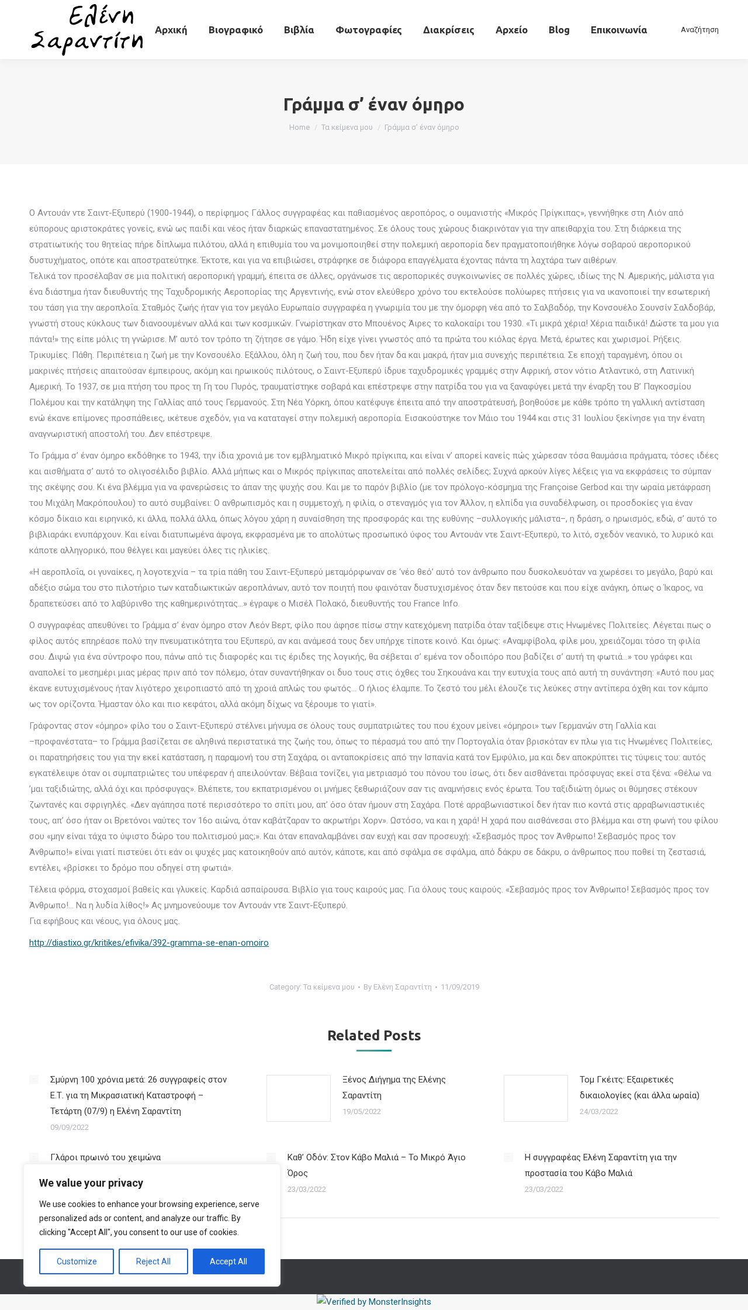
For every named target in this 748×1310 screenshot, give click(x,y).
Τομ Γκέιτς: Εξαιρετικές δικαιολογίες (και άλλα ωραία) (639, 1087)
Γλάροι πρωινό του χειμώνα (105, 1157)
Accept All (228, 1261)
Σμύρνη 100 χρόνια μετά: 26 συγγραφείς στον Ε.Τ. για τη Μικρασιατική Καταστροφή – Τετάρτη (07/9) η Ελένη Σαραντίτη (138, 1095)
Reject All (153, 1261)
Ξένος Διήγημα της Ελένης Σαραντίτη (394, 1087)
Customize (77, 1261)
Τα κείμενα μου (329, 986)
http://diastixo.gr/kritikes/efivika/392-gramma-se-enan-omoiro (149, 942)
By (397, 986)
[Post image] (34, 1079)
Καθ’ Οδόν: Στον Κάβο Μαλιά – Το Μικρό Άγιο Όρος (377, 1165)
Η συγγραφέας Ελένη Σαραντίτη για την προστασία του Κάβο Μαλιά (601, 1165)
